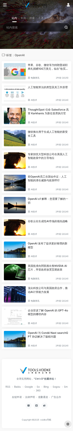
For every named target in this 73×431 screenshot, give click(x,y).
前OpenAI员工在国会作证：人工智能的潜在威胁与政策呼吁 (47, 178)
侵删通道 (43, 396)
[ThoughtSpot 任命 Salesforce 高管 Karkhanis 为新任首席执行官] (15, 116)
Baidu (17, 386)
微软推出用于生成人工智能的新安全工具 (48, 133)
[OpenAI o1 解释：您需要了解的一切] (15, 205)
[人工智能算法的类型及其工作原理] (15, 93)
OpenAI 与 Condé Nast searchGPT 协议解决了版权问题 (48, 334)
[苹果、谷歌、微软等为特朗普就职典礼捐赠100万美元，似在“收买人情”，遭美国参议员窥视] (15, 71)
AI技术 (34, 100)
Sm (66, 386)
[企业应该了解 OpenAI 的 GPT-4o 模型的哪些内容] (15, 317)
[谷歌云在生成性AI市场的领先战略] (15, 227)
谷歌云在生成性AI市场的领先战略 (48, 221)
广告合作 (56, 396)
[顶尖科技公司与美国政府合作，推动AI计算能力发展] (15, 294)
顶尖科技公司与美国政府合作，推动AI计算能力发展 (48, 289)
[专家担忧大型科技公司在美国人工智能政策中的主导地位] (15, 160)
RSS (7, 386)
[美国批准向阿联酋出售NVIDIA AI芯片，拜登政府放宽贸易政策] (15, 272)
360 (38, 390)
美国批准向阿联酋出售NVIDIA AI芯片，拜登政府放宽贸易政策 (47, 267)
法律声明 (30, 396)
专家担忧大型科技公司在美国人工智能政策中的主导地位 (48, 156)
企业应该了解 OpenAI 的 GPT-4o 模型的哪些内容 (48, 312)
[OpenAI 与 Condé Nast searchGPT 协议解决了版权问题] (15, 339)
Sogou (56, 386)
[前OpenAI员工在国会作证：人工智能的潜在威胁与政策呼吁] (15, 183)
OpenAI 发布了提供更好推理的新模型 (47, 245)
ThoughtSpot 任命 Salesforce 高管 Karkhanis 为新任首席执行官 (48, 111)
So (38, 386)
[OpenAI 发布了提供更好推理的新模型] (15, 250)
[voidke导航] (36, 5)
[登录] (68, 5)
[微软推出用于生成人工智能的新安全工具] (15, 138)
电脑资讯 (35, 77)
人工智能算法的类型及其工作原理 (48, 87)
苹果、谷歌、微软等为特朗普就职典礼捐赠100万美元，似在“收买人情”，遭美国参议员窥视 (48, 67)
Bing (46, 386)
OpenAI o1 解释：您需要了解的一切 (48, 200)
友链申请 (17, 396)
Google (29, 386)
